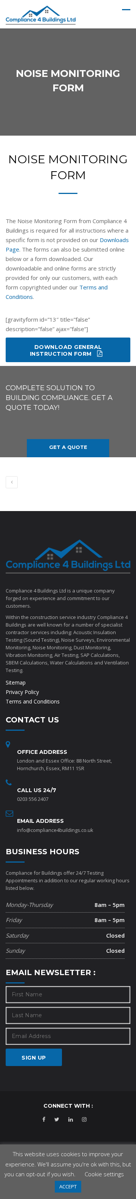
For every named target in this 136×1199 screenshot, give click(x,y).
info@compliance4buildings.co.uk (55, 830)
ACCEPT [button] (68, 1186)
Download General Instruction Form (66, 350)
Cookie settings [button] (104, 1174)
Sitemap (16, 682)
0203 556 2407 (32, 799)
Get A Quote (68, 447)
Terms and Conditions (33, 701)
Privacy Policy (22, 692)
